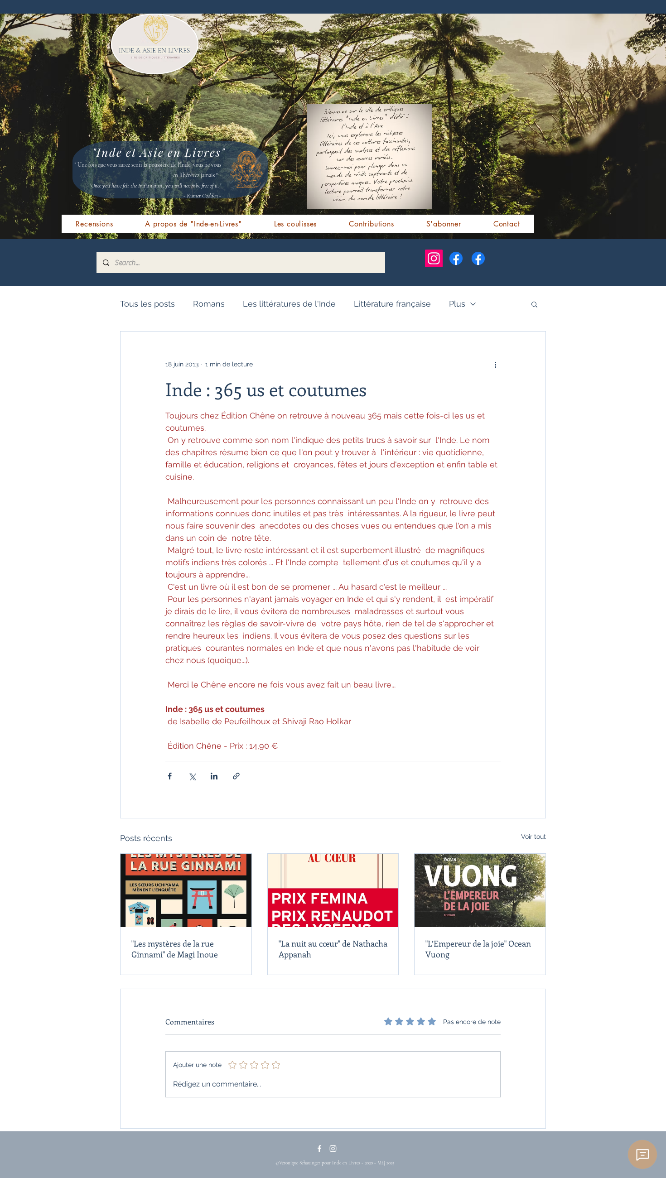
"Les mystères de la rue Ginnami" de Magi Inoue (174, 949)
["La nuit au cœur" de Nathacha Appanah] (333, 890)
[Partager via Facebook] (169, 776)
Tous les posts (147, 303)
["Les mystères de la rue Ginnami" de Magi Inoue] (186, 890)
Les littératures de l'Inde (289, 303)
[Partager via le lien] (236, 776)
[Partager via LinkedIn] (214, 776)
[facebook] (319, 1148)
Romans (209, 303)
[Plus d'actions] (495, 364)
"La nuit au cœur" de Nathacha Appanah (333, 949)
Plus (457, 303)
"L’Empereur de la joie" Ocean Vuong (478, 949)
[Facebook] (456, 258)
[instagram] (333, 1148)
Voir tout (533, 836)
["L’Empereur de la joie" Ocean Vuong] (480, 890)
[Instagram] (434, 258)
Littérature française (392, 303)
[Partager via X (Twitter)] (192, 776)
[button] (534, 304)
